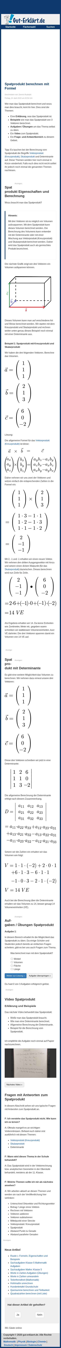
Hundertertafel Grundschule (24, 1286)
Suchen (50, 27)
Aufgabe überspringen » (40, 976)
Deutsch (8, 1345)
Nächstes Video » (14, 1084)
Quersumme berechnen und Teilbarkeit (29, 1290)
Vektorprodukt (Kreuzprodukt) (25, 1140)
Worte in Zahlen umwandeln (24, 1276)
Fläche (17, 966)
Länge (16, 969)
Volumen (18, 962)
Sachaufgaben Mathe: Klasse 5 (26, 1269)
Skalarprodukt (28, 156)
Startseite (10, 27)
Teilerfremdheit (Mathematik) (24, 1280)
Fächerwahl (29, 27)
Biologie (31, 1341)
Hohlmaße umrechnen (21, 1283)
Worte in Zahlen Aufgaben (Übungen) (29, 1273)
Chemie (42, 1341)
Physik (21, 1341)
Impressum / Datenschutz (28, 1345)
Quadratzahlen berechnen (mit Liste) (28, 1293)
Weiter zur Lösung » (16, 976)
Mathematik (9, 1341)
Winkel (17, 959)
